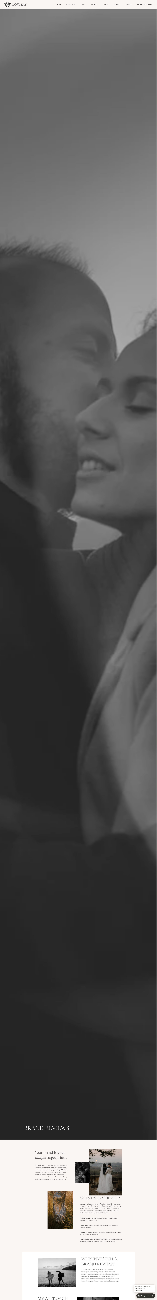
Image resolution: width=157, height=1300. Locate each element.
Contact (128, 4)
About (83, 4)
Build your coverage (145, 1296)
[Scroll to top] (155, 1297)
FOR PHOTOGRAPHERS (144, 4)
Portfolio (94, 4)
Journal (116, 4)
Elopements (70, 4)
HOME (59, 4)
